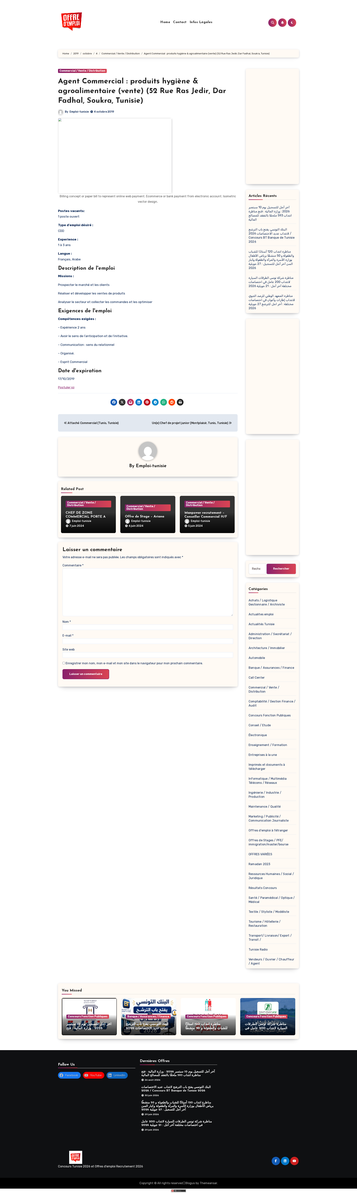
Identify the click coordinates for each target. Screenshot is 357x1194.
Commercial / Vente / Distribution (82, 70)
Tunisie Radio (258, 949)
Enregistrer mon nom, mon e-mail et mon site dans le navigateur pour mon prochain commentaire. (134, 663)
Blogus (190, 1183)
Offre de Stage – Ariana (144, 516)
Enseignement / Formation (268, 745)
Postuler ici (66, 387)
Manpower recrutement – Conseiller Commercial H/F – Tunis (207, 517)
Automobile (257, 658)
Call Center (257, 677)
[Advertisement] (273, 127)
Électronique (258, 735)
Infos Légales (201, 22)
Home (165, 22)
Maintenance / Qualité (265, 806)
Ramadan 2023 (259, 864)
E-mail (67, 635)
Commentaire (72, 565)
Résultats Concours (263, 888)
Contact (180, 22)
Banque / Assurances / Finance (271, 667)
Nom (66, 622)
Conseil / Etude (260, 725)
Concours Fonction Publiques (270, 715)
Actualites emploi (261, 614)
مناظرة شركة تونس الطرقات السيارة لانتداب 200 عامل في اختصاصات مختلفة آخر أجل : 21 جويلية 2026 (271, 282)
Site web (68, 649)
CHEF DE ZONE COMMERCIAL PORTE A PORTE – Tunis (86, 517)
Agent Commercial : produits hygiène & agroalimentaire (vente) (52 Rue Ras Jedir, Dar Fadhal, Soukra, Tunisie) (142, 91)
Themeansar (208, 1183)
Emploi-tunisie (79, 111)
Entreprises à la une (263, 755)
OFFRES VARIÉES (260, 854)
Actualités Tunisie (262, 624)
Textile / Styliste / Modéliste (269, 912)
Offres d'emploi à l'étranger (268, 830)
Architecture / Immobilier (267, 648)
